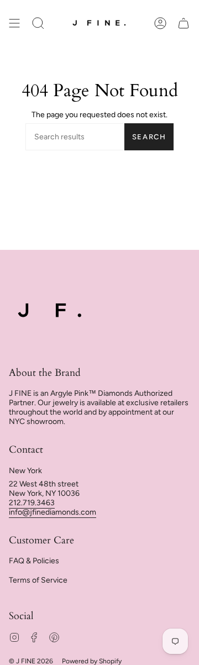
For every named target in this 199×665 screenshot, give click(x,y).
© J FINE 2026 (31, 661)
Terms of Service (38, 580)
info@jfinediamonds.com (52, 512)
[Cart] (183, 23)
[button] (38, 23)
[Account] (160, 23)
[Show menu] (14, 23)
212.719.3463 (32, 502)
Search (149, 137)
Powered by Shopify (92, 661)
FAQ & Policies (34, 560)
